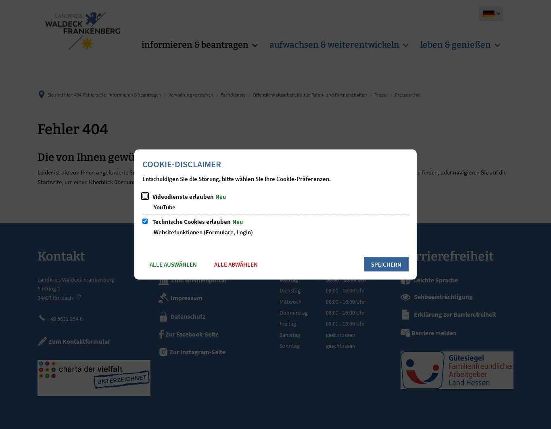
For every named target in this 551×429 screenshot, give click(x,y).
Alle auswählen (173, 264)
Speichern (386, 264)
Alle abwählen (236, 264)
